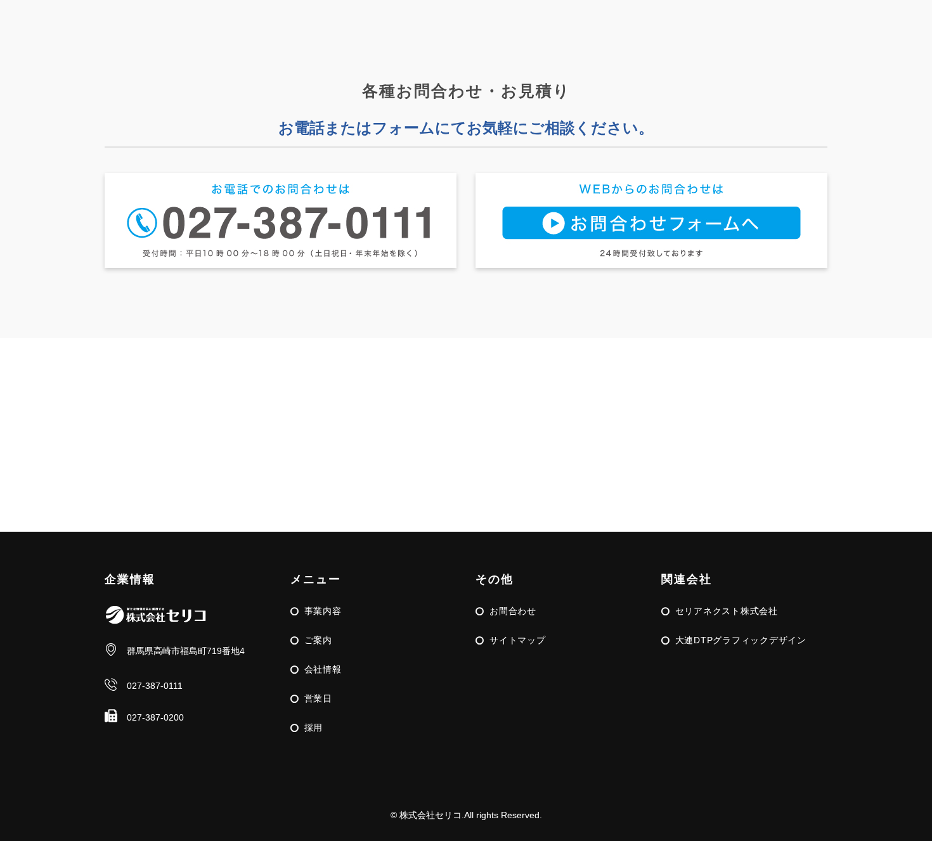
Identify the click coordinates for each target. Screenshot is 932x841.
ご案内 (318, 640)
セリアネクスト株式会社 (726, 611)
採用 (313, 727)
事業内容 (323, 611)
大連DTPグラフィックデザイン (740, 640)
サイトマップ (517, 640)
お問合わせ (512, 611)
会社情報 (323, 669)
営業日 (318, 698)
